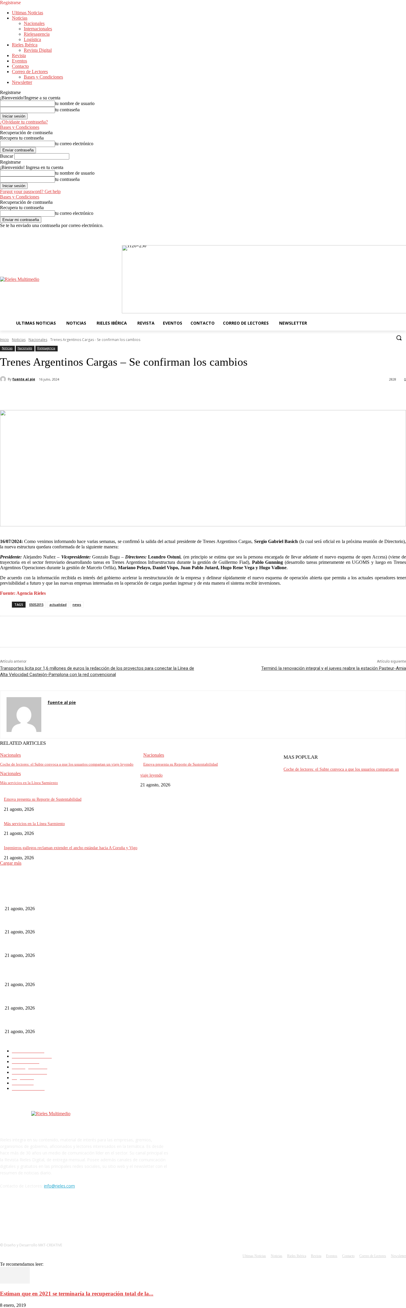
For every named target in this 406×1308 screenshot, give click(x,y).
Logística (32, 39)
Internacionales (38, 28)
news (77, 604)
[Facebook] (377, 232)
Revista (19, 55)
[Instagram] (386, 232)
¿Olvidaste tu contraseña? (24, 121)
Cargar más (10, 863)
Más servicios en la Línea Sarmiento (29, 782)
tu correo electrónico (74, 143)
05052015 (36, 604)
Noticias (19, 18)
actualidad (58, 604)
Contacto (20, 66)
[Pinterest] (97, 395)
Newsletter (22, 82)
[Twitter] (394, 232)
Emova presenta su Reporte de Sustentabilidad (180, 764)
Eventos (19, 60)
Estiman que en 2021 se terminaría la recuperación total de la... (76, 1293)
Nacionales (34, 23)
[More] (140, 395)
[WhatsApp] (118, 395)
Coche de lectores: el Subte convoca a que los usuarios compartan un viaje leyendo (66, 764)
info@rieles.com (59, 1186)
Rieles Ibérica (24, 44)
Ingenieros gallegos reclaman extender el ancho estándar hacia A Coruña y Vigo (70, 848)
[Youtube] (402, 232)
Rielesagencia (37, 34)
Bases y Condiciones (43, 76)
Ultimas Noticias (27, 12)
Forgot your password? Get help (30, 191)
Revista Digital (38, 50)
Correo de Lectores (30, 71)
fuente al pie (23, 379)
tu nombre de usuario (75, 103)
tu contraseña (67, 109)
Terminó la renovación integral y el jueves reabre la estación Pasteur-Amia (333, 668)
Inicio (4, 339)
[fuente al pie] (4, 379)
